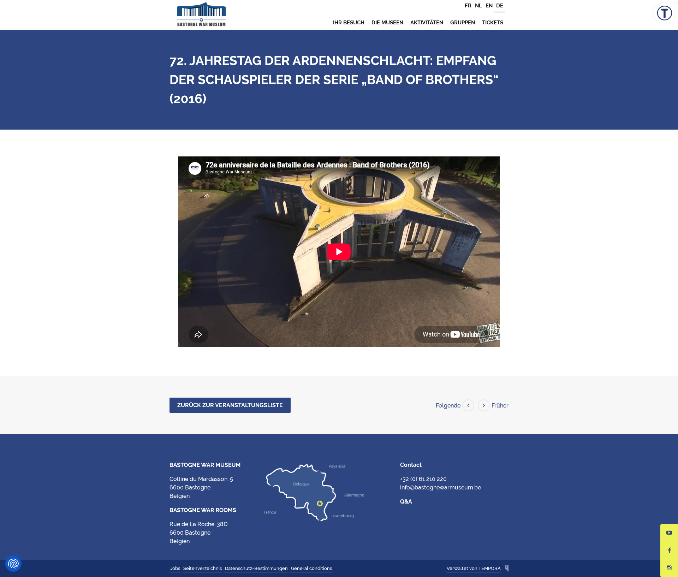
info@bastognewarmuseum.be (440, 487)
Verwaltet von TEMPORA (474, 568)
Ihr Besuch (348, 22)
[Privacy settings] (13, 563)
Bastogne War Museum (201, 15)
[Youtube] (669, 533)
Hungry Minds (507, 568)
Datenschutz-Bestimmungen (256, 568)
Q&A (406, 501)
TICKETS (492, 22)
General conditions (311, 568)
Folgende (448, 405)
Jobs (175, 568)
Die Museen (387, 22)
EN (489, 5)
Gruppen (462, 22)
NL (478, 5)
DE (499, 5)
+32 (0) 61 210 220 (423, 479)
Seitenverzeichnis (202, 568)
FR (468, 5)
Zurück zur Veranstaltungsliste (230, 405)
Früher (500, 405)
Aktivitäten (426, 22)
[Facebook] (669, 550)
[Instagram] (669, 568)
